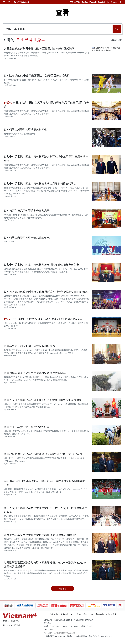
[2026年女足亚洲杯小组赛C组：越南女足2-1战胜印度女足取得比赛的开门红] (106, 489)
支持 (79, 614)
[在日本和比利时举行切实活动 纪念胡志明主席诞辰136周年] (106, 327)
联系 (114, 614)
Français (92, 2)
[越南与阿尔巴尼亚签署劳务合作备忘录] (106, 218)
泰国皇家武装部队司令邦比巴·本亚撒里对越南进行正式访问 (39, 48)
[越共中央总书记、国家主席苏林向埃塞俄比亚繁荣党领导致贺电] (106, 272)
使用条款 (64, 614)
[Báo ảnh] (77, 605)
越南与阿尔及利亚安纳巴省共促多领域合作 (29, 346)
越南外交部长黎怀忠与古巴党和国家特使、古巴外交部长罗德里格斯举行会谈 (45, 510)
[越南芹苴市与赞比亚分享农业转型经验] (106, 435)
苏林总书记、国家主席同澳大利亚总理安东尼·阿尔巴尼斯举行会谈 (46, 104)
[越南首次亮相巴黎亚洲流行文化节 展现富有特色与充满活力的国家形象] (106, 299)
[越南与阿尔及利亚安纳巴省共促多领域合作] (106, 354)
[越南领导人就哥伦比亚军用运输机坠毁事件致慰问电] (106, 381)
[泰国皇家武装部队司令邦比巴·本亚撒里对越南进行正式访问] (106, 56)
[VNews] (120, 605)
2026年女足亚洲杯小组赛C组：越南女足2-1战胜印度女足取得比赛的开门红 (46, 483)
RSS (72, 614)
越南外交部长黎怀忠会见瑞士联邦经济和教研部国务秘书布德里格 (43, 400)
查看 (62, 12)
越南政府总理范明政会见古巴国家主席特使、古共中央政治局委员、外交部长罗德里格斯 (45, 564)
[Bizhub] (8, 605)
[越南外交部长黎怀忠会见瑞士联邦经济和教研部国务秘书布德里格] (106, 408)
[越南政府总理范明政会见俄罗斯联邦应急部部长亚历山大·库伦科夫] (106, 462)
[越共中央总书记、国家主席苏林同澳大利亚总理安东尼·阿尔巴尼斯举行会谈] (106, 164)
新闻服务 (100, 614)
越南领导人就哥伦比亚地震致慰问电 (25, 129)
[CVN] (42, 605)
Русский (114, 2)
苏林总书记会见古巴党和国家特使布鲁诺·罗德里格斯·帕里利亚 (41, 535)
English (85, 2)
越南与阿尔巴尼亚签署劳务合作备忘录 (27, 210)
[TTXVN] (109, 605)
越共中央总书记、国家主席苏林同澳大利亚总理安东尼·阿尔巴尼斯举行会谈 (46, 158)
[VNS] (25, 605)
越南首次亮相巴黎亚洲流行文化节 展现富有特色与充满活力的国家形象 (46, 291)
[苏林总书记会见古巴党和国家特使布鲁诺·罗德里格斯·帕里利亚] (106, 543)
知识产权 (54, 614)
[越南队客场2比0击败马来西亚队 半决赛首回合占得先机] (106, 83)
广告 (108, 614)
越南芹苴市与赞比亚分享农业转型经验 (27, 427)
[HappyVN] (93, 605)
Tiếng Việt (75, 2)
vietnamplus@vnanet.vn (64, 633)
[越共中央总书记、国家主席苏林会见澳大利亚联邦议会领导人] (106, 191)
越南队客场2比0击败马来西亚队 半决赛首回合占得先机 (36, 75)
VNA (91, 614)
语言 (85, 614)
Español (101, 2)
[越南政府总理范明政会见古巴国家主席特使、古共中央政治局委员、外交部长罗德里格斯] (106, 570)
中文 (108, 2)
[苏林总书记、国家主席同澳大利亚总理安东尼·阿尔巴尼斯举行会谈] (106, 110)
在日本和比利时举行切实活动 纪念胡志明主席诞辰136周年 (47, 319)
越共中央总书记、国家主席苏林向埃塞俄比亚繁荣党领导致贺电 (41, 264)
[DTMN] (59, 605)
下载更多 (62, 588)
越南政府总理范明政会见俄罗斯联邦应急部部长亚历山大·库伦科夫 (43, 454)
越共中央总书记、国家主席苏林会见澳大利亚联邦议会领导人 (40, 183)
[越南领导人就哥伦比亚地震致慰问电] (106, 137)
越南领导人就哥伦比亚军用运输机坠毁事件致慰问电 (35, 373)
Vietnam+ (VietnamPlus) (22, 2)
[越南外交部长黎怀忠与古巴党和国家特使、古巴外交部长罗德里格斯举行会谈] (106, 516)
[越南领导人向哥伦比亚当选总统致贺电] (106, 245)
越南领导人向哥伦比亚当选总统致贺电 (27, 237)
